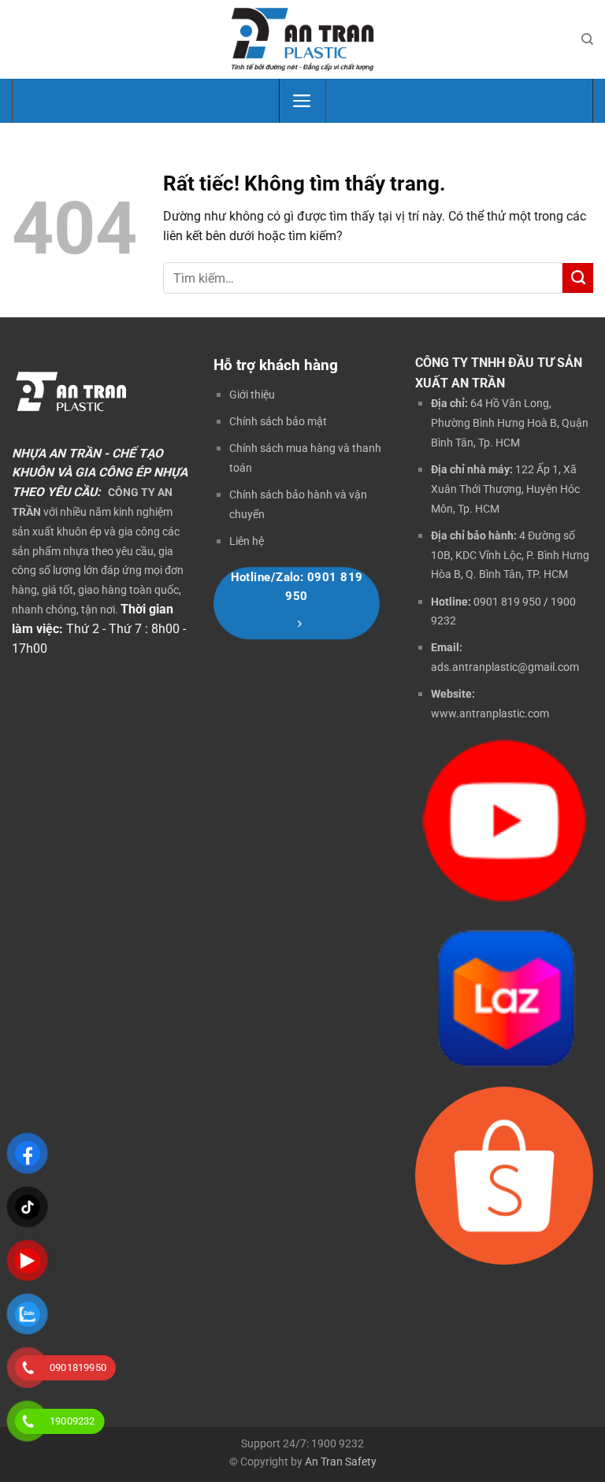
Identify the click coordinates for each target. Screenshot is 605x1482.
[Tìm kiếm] (587, 39)
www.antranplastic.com (490, 713)
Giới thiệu (252, 394)
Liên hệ (246, 541)
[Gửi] (577, 278)
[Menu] (302, 101)
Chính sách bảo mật (278, 421)
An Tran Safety (341, 1461)
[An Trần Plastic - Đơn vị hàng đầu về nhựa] (302, 39)
